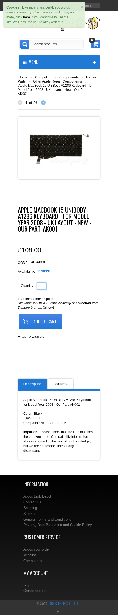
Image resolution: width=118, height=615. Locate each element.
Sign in (28, 585)
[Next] (43, 102)
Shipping (30, 508)
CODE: (23, 263)
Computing (43, 77)
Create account (35, 591)
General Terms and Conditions (47, 519)
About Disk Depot (37, 496)
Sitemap (29, 514)
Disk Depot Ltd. (64, 604)
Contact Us (32, 502)
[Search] (24, 44)
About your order (36, 549)
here (26, 17)
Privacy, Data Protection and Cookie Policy (57, 525)
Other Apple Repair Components (57, 81)
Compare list (33, 561)
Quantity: (27, 286)
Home (22, 77)
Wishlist (29, 555)
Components (68, 77)
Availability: (26, 271)
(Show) (48, 307)
